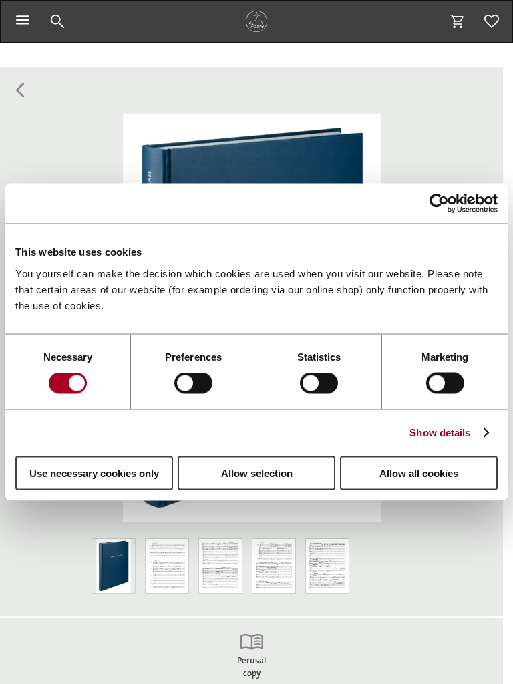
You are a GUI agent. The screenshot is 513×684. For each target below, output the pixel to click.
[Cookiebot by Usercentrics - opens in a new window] (439, 204)
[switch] (193, 383)
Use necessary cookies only (94, 472)
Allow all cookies (418, 472)
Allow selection (257, 472)
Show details (439, 432)
